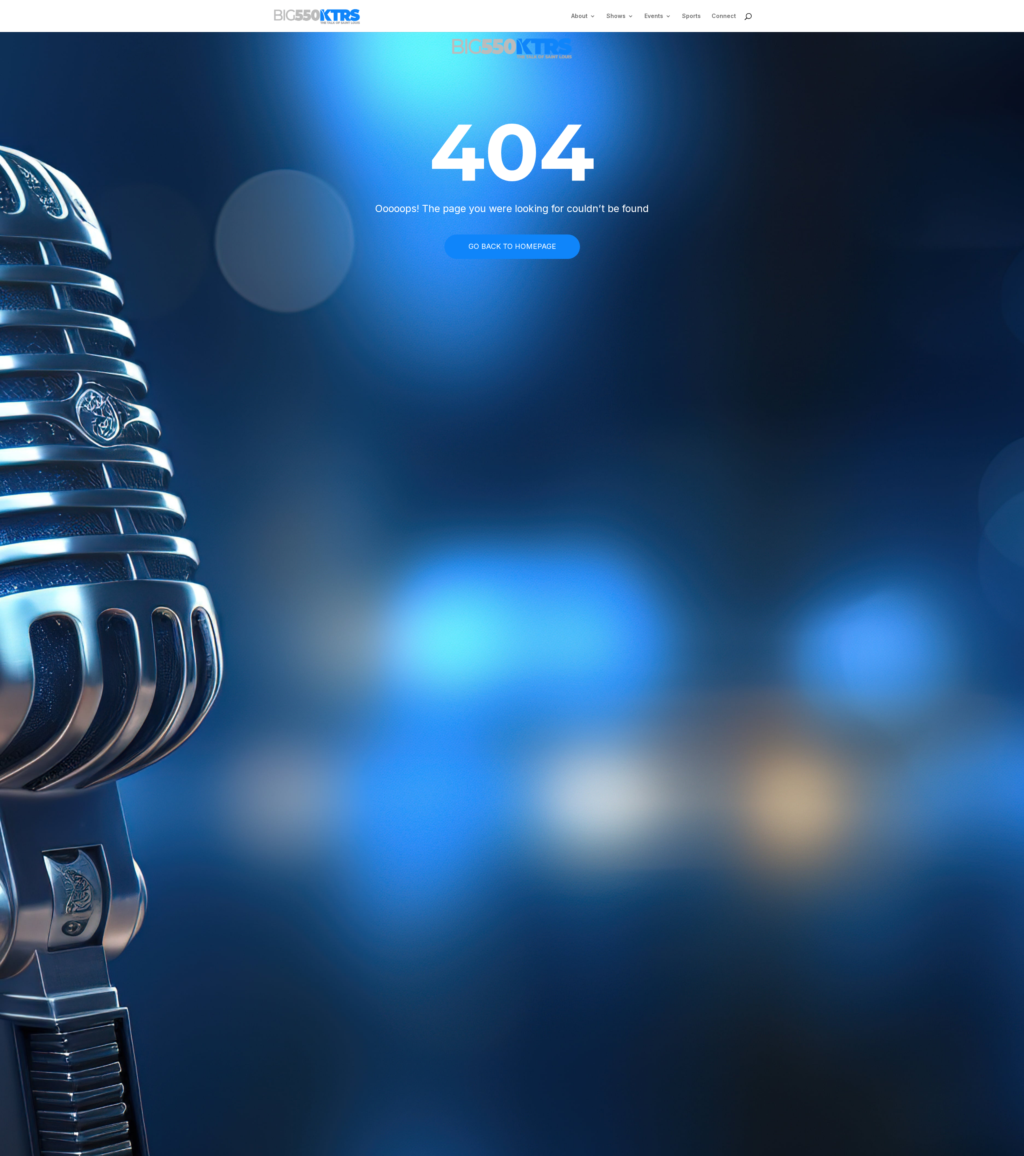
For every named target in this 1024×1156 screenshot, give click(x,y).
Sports (691, 16)
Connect (724, 16)
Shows (616, 16)
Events (653, 16)
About (579, 16)
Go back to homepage (512, 246)
